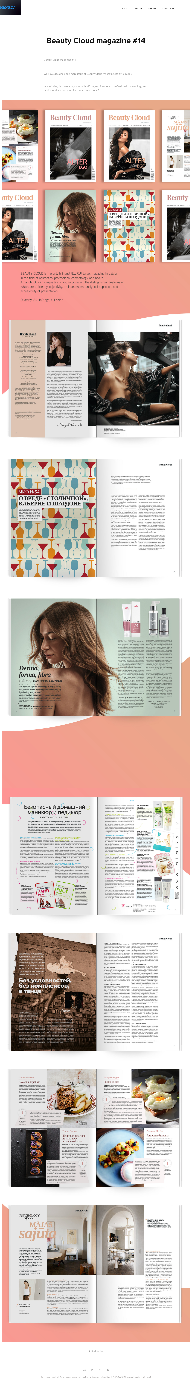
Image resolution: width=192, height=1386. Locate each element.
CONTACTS (168, 8)
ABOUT (152, 8)
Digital (138, 8)
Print (125, 8)
